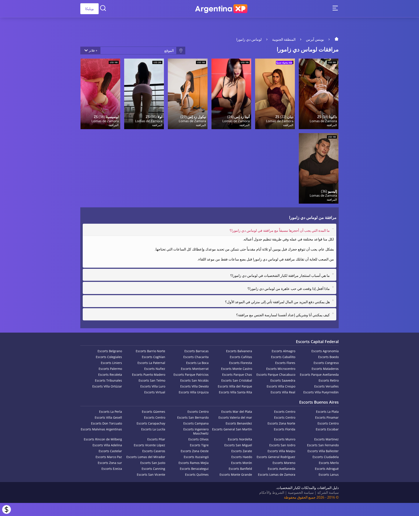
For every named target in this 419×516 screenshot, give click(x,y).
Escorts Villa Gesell (108, 417)
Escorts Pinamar (327, 417)
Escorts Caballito (283, 357)
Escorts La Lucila (153, 429)
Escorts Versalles (326, 386)
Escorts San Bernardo (193, 417)
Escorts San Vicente (151, 474)
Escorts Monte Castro (236, 369)
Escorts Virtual (154, 392)
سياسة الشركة (328, 492)
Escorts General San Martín (232, 429)
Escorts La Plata (327, 411)
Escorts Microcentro (280, 369)
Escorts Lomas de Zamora (276, 474)
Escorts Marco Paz (109, 457)
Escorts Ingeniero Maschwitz (196, 431)
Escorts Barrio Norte (150, 351)
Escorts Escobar (327, 429)
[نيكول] (188, 94)
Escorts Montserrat (195, 369)
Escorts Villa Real (283, 392)
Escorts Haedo (241, 457)
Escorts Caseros (153, 451)
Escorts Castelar (110, 451)
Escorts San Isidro (282, 445)
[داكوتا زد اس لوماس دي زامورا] (318, 94)
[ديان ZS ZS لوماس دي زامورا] (275, 94)
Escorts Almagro (283, 351)
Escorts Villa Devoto (194, 386)
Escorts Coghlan (153, 357)
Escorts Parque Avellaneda (319, 374)
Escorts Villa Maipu (281, 451)
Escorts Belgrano (110, 351)
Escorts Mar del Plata (236, 411)
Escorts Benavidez (239, 423)
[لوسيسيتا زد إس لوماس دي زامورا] (100, 94)
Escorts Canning (153, 469)
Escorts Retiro (329, 380)
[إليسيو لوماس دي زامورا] (318, 168)
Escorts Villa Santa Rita (235, 392)
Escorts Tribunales (108, 380)
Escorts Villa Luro (152, 386)
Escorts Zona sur (110, 463)
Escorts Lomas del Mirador (145, 457)
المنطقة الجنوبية (283, 39)
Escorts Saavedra (282, 380)
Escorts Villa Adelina (107, 445)
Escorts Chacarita (196, 357)
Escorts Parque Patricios (191, 374)
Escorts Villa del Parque (235, 386)
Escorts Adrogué (327, 469)
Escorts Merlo (329, 463)
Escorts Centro (284, 411)
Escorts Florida (284, 429)
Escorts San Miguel (238, 445)
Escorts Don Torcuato (106, 423)
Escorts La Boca (197, 363)
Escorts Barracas (196, 351)
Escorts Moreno (284, 463)
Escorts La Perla (110, 411)
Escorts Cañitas (241, 357)
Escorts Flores (285, 363)
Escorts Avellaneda (281, 469)
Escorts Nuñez (154, 369)
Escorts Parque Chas (237, 374)
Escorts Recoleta (110, 374)
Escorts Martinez (326, 439)
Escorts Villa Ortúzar (107, 386)
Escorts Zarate (241, 451)
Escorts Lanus (329, 474)
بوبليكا (89, 8)
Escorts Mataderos (325, 369)
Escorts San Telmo (152, 380)
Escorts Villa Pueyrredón (321, 392)
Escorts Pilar (156, 439)
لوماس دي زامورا (249, 39)
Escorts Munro (284, 439)
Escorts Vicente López (149, 445)
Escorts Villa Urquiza (194, 392)
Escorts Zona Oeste (195, 451)
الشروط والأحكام (271, 492)
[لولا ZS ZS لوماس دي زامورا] (144, 94)
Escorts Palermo (110, 369)
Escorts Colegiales (109, 357)
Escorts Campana (196, 423)
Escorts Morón (241, 463)
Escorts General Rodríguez (276, 457)
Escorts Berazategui (194, 469)
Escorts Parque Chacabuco (275, 374)
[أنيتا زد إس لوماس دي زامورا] (231, 94)
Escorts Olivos (198, 439)
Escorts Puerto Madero (148, 374)
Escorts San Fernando (323, 445)
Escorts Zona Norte (281, 423)
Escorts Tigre (199, 445)
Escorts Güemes (153, 411)
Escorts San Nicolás (194, 380)
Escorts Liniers (111, 363)
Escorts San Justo (152, 463)
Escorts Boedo (328, 357)
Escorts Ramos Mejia (194, 463)
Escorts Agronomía (325, 351)
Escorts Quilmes (197, 474)
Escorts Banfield (240, 469)
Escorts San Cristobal (236, 380)
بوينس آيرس (315, 39)
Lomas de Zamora (323, 121)
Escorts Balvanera (239, 351)
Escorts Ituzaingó (196, 457)
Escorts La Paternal (151, 363)
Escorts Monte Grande (236, 474)
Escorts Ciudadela (326, 457)
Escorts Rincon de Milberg (103, 439)
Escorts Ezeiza (111, 469)
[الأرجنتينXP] (221, 8)
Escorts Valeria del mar (235, 417)
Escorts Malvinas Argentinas (101, 429)
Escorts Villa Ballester (323, 451)
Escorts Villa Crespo (281, 386)
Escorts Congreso (326, 363)
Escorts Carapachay (151, 423)
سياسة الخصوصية (301, 492)
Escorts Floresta (240, 363)
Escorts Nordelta (240, 439)
